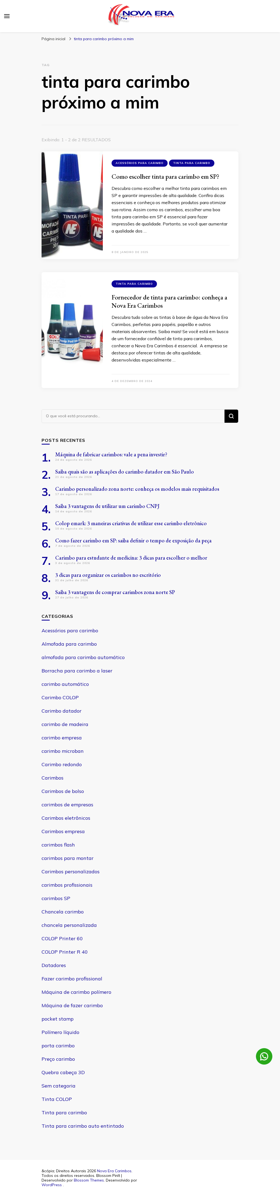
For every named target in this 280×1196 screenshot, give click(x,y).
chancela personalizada (69, 925)
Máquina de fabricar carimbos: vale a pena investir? (111, 454)
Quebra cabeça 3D (63, 1072)
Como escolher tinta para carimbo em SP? (165, 176)
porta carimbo (58, 1045)
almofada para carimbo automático (83, 657)
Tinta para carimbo (191, 163)
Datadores (54, 965)
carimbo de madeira (65, 724)
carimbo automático (65, 684)
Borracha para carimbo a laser (77, 671)
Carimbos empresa (63, 831)
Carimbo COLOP (60, 697)
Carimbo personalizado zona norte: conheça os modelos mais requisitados (137, 488)
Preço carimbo (58, 1059)
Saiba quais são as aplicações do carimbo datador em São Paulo (124, 471)
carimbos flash (58, 845)
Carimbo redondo (62, 764)
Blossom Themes (89, 1180)
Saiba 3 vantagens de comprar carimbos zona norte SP (115, 592)
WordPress (52, 1184)
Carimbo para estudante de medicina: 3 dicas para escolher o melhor (131, 557)
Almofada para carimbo (69, 644)
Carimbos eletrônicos (66, 818)
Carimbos (52, 778)
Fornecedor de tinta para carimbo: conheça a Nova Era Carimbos (169, 301)
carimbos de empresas (67, 804)
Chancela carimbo (63, 912)
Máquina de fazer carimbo (72, 1005)
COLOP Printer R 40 (65, 952)
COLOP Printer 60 (62, 938)
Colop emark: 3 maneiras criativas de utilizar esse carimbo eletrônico (131, 523)
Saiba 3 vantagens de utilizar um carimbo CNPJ (107, 506)
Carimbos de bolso (63, 791)
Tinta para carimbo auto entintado (83, 1126)
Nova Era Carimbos (114, 1170)
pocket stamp (58, 1019)
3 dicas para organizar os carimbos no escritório (108, 574)
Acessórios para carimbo (140, 163)
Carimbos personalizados (71, 871)
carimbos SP (56, 898)
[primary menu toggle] (7, 16)
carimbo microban (63, 751)
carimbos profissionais (67, 885)
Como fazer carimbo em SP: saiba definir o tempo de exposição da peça (133, 540)
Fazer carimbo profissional (72, 978)
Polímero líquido (60, 1032)
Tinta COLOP (57, 1099)
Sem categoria (58, 1086)
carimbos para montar (68, 858)
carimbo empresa (62, 737)
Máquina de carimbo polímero (76, 992)
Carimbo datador (61, 711)
